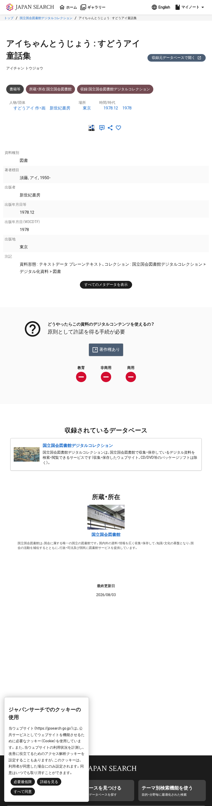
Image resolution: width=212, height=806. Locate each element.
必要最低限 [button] (23, 782)
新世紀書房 (60, 108)
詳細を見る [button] (49, 782)
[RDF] (92, 128)
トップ (8, 18)
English (164, 7)
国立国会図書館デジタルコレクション (46, 18)
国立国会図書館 (106, 534)
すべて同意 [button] (23, 791)
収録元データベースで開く (173, 58)
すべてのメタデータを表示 (106, 284)
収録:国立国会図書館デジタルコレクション (115, 89)
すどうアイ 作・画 (29, 108)
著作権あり (109, 349)
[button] (190, 7)
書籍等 (15, 89)
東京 (87, 108)
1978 (127, 108)
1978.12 (110, 108)
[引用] (103, 128)
